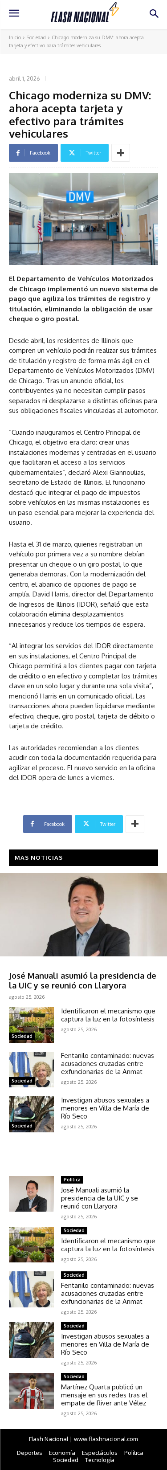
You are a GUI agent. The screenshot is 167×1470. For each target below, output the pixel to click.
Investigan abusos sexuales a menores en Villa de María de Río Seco (105, 1108)
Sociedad (36, 37)
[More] (120, 153)
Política (20, 964)
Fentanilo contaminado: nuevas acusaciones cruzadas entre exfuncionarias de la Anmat (107, 1063)
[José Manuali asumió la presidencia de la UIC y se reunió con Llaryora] (83, 915)
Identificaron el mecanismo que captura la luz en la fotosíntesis (108, 1015)
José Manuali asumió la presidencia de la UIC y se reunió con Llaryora (82, 980)
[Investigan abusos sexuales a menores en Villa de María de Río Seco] (31, 1114)
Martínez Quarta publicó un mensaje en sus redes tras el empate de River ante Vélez (104, 1395)
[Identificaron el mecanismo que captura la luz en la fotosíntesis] (31, 1025)
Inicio (15, 37)
